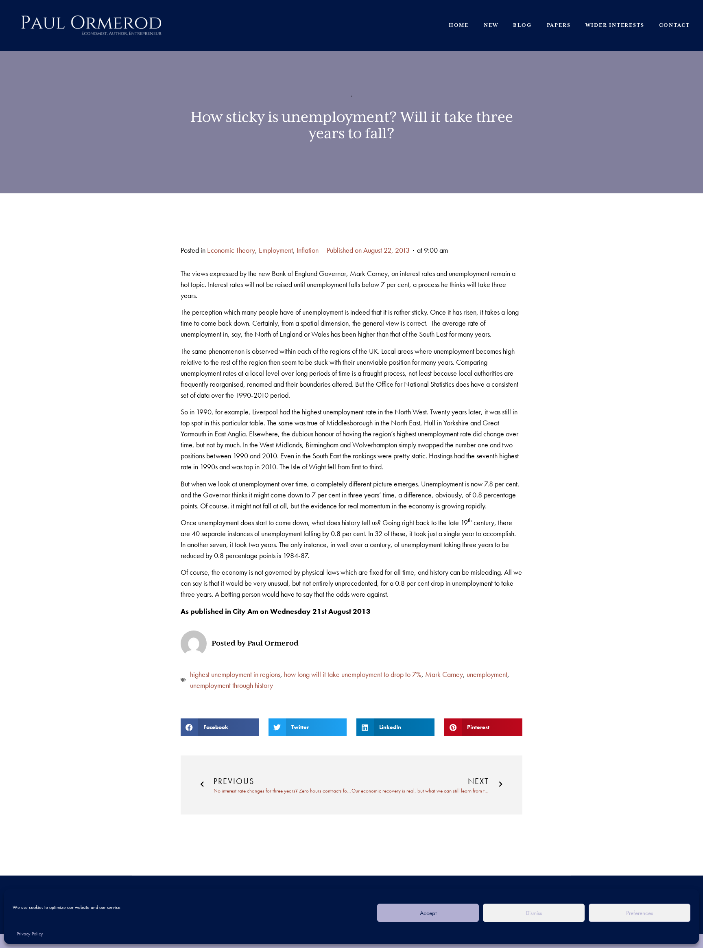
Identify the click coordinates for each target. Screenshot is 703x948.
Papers (559, 25)
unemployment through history (231, 685)
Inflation (308, 250)
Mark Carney (444, 674)
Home (459, 25)
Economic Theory (231, 250)
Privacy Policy (30, 933)
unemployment (487, 674)
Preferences (639, 913)
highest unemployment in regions (235, 674)
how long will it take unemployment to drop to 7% (352, 674)
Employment (276, 250)
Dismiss (534, 913)
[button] (220, 727)
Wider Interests (614, 25)
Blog (522, 25)
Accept (428, 913)
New (491, 25)
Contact (674, 25)
